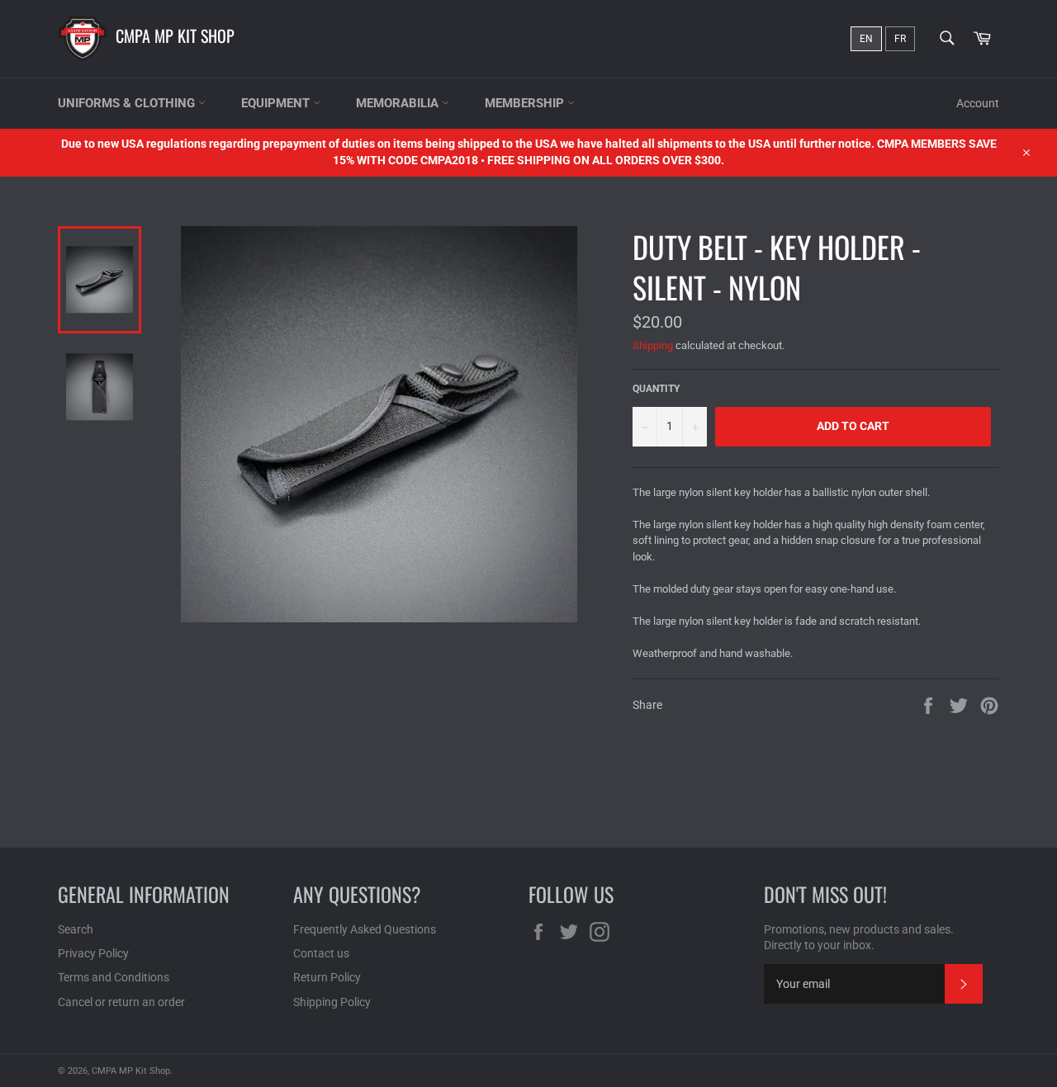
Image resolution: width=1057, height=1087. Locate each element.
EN (866, 39)
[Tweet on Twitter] (960, 704)
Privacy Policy (93, 953)
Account (977, 103)
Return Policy (327, 977)
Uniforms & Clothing (128, 103)
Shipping (653, 345)
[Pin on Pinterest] (989, 704)
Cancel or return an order (121, 1002)
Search (75, 929)
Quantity (656, 389)
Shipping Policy (332, 1002)
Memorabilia (399, 103)
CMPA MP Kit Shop (175, 35)
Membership (526, 103)
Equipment (277, 103)
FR (900, 39)
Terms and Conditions (113, 977)
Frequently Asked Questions (364, 929)
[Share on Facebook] (929, 704)
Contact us (321, 953)
